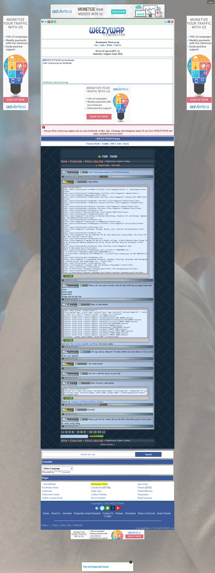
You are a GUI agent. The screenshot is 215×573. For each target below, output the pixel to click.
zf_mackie (72, 304)
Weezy (84, 172)
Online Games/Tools (52, 498)
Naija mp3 (96, 491)
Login (104, 156)
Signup (113, 156)
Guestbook (96, 487)
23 (99, 432)
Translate (65, 472)
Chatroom (47, 491)
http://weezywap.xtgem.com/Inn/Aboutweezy (108, 172)
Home (64, 161)
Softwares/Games (50, 494)
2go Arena (143, 484)
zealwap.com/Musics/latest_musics (87, 402)
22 (95, 432)
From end (115, 165)
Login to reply (104, 165)
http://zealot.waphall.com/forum (84, 344)
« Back (45, 484)
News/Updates (98, 498)
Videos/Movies (145, 491)
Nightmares (72, 172)
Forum (141, 487)
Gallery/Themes (99, 494)
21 (91, 432)
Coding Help (76, 161)
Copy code (68, 276)
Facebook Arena (50, 487)
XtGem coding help (94, 161)
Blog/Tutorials (145, 498)
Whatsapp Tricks (99, 484)
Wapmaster (143, 494)
